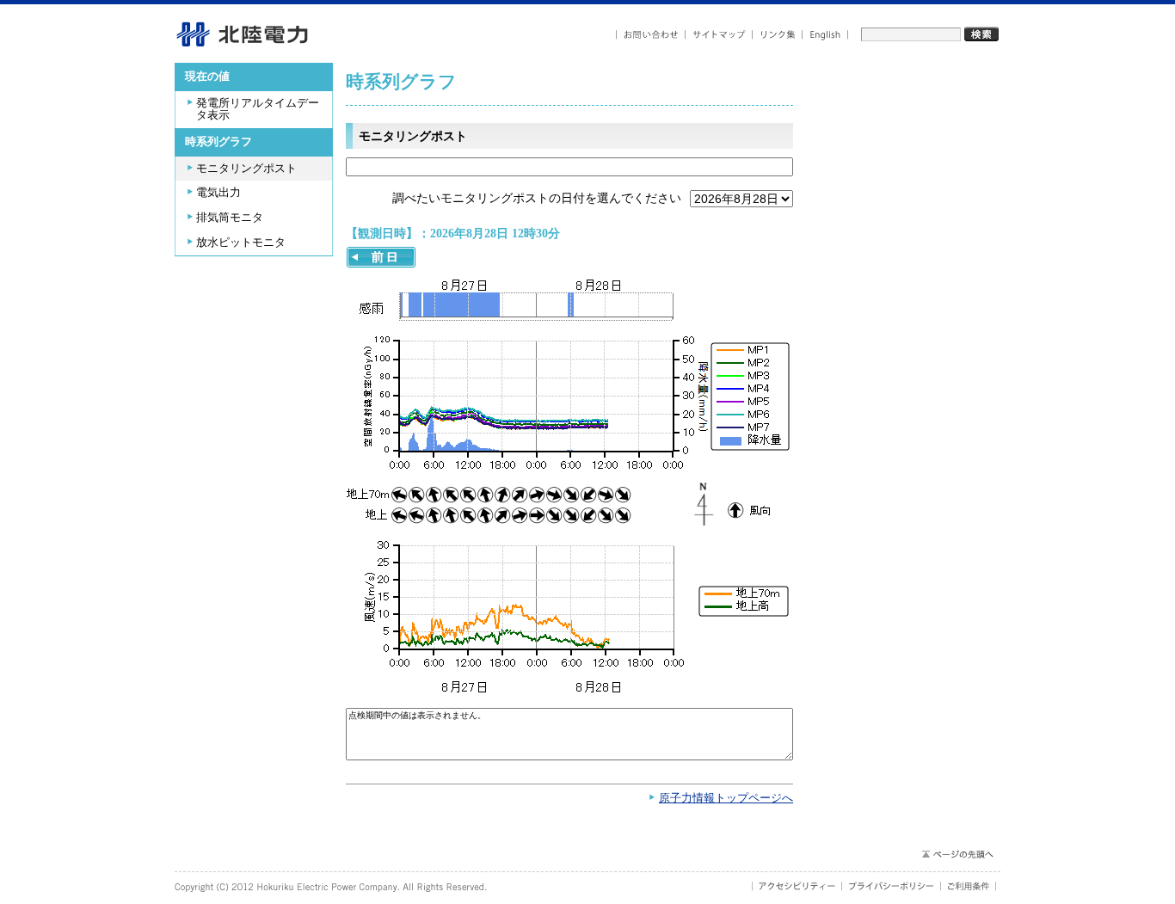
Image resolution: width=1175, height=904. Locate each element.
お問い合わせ (651, 35)
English (825, 35)
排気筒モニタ (229, 218)
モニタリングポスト (246, 169)
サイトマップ (719, 35)
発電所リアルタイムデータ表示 (257, 109)
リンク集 (778, 35)
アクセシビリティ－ (797, 886)
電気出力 (218, 193)
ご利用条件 (968, 886)
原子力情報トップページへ (726, 798)
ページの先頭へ (957, 854)
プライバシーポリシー (891, 886)
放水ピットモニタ (241, 243)
